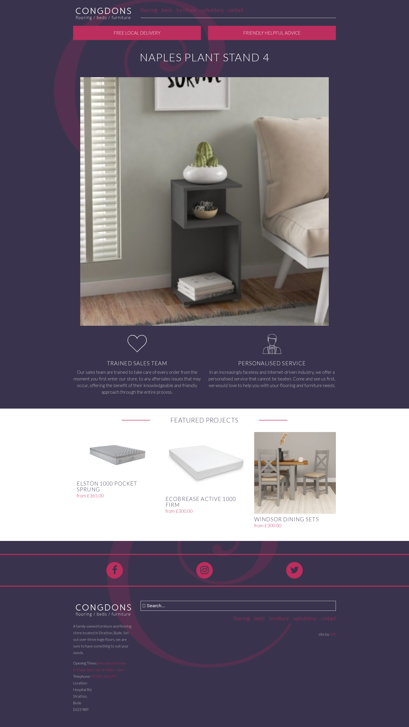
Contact (235, 10)
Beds (167, 10)
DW (333, 634)
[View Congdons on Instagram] (204, 570)
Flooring (149, 10)
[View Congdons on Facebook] (114, 570)
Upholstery (212, 10)
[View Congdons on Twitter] (294, 570)
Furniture (186, 10)
